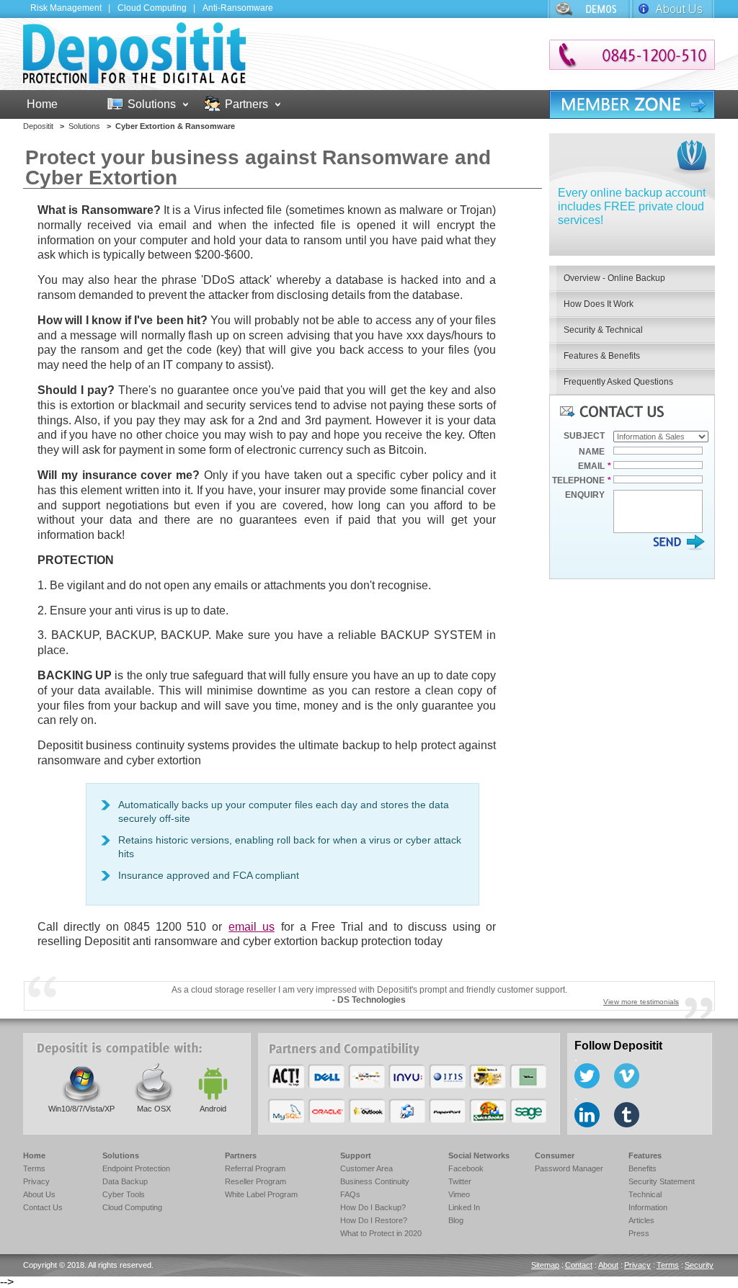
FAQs (350, 1194)
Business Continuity (374, 1181)
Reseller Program (255, 1181)
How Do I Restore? (373, 1220)
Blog (455, 1220)
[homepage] (134, 79)
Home (42, 104)
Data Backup (125, 1181)
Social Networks (479, 1155)
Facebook (466, 1168)
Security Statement (661, 1181)
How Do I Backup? (373, 1207)
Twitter (459, 1181)
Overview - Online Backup (614, 278)
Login (632, 104)
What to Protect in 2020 (381, 1233)
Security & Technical (603, 330)
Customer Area (366, 1168)
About (608, 1265)
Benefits (642, 1168)
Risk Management (66, 8)
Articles (641, 1220)
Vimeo (459, 1194)
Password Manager (569, 1168)
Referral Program (255, 1168)
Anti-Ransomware (238, 8)
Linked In (464, 1207)
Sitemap (545, 1265)
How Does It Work (598, 304)
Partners (246, 104)
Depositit (38, 126)
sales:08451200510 (632, 55)
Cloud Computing (152, 8)
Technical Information (647, 1201)
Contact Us (43, 1207)
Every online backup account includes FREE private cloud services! (632, 206)
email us (251, 927)
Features (645, 1155)
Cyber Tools (123, 1194)
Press (638, 1233)
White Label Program (261, 1194)
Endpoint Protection (136, 1168)
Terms (34, 1168)
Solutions (152, 104)
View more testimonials (641, 1002)
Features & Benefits (602, 356)
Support (589, 9)
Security (699, 1265)
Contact (578, 1265)
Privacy (36, 1181)
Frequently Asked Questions (618, 382)
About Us (673, 9)
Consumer (554, 1155)
